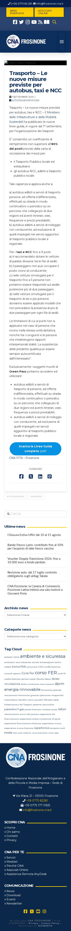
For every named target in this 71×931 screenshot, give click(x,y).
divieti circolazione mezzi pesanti (37, 684)
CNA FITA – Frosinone (24, 458)
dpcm (59, 684)
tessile (8, 732)
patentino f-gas (14, 709)
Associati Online (17, 870)
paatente (37, 704)
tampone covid (57, 728)
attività (35, 662)
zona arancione (40, 733)
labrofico (22, 700)
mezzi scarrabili (35, 700)
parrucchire (48, 704)
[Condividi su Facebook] (21, 476)
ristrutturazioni (11, 714)
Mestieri (12, 861)
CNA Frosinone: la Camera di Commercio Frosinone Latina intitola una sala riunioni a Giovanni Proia (35, 590)
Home (11, 827)
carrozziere (32, 667)
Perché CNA (15, 866)
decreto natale (28, 679)
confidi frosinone (52, 667)
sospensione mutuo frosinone (18, 728)
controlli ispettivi (12, 673)
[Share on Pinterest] (49, 476)
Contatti (12, 836)
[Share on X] (30, 476)
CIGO (41, 667)
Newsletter (14, 903)
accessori (8, 657)
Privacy (12, 840)
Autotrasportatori (25, 100)
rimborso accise (49, 709)
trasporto (36, 496)
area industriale (23, 662)
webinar (27, 733)
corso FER (46, 672)
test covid (17, 733)
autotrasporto (15, 496)
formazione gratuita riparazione (35, 695)
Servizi (11, 857)
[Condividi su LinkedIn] (40, 476)
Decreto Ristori (43, 679)
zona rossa (53, 733)
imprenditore (11, 700)
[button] (54, 22)
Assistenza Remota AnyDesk (27, 874)
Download (14, 895)
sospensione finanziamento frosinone (22, 723)
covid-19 (61, 673)
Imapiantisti (57, 695)
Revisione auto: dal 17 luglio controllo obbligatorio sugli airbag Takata (32, 574)
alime (16, 657)
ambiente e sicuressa (42, 656)
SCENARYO (45, 926)
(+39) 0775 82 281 (21, 3)
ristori (62, 709)
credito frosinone (12, 679)
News (10, 891)
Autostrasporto (47, 662)
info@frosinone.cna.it (49, 3)
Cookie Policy (50, 923)
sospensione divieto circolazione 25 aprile (40, 719)
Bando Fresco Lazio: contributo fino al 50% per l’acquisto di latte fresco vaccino (35, 547)
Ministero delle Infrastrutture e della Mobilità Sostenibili (34, 117)
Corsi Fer (27, 673)
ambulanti (9, 662)
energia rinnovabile (22, 689)
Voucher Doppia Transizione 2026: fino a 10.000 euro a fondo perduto (33, 560)
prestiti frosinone (33, 709)
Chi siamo (13, 832)
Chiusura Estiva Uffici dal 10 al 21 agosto (34, 535)
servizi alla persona (29, 714)
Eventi (11, 899)
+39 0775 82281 (37, 800)
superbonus (41, 727)
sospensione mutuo (51, 723)
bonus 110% (19, 666)
